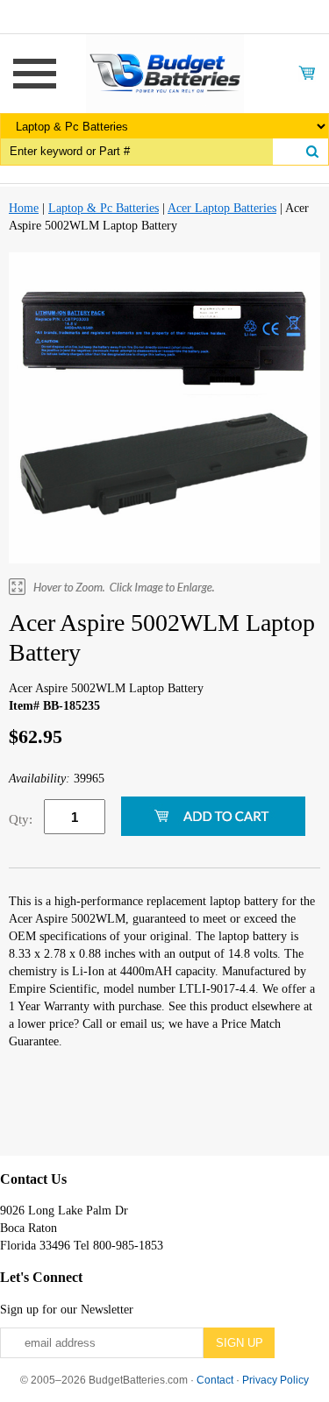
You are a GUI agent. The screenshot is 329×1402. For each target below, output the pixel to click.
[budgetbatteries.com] (165, 72)
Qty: (20, 819)
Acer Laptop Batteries (222, 208)
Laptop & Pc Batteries (103, 208)
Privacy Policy (275, 1380)
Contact (215, 1380)
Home (24, 208)
